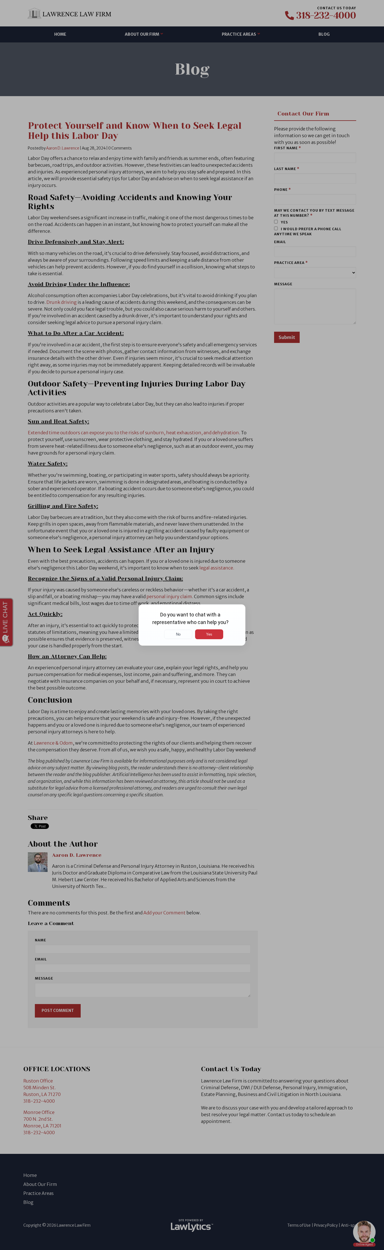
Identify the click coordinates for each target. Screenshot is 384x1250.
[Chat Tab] (192, 625)
